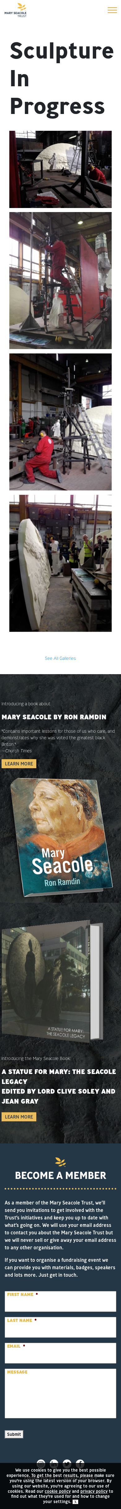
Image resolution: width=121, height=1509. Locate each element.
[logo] (15, 10)
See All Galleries (60, 658)
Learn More (19, 764)
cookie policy (58, 1491)
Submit (14, 1434)
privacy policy (94, 1491)
